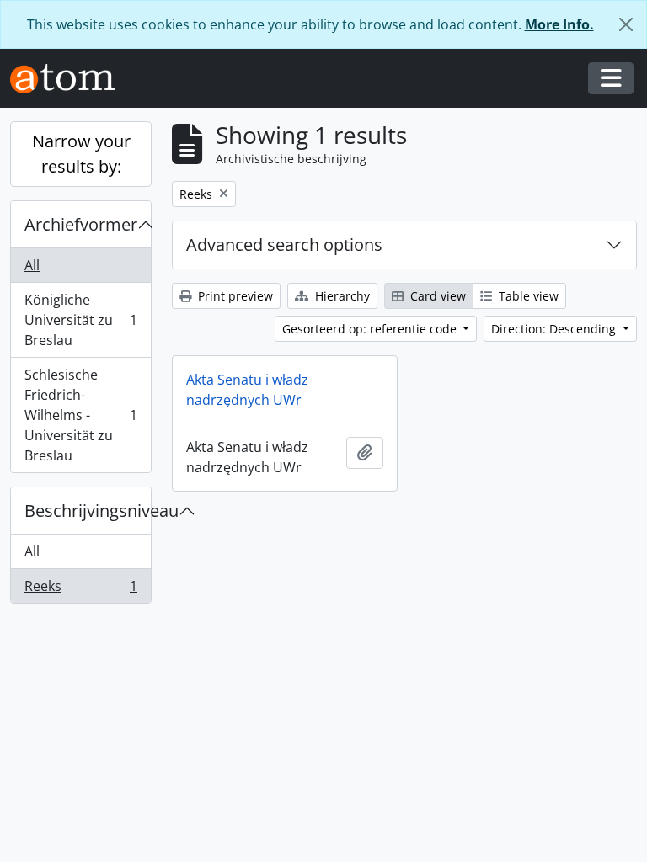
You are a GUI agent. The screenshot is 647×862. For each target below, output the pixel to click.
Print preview (234, 296)
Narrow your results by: (81, 154)
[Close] (626, 24)
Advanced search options (284, 244)
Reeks (80, 590)
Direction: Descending (555, 329)
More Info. (559, 24)
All (32, 265)
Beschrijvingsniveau (87, 510)
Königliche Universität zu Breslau (80, 319)
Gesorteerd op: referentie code (371, 329)
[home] (69, 78)
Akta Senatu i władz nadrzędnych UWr (247, 389)
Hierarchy (341, 296)
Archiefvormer (80, 224)
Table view (527, 296)
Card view (436, 296)
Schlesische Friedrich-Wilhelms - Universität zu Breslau (80, 415)
